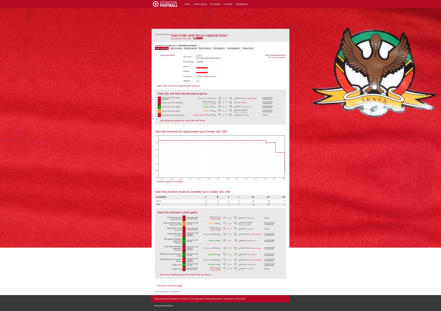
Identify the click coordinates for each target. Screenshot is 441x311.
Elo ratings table (197, 299)
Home (187, 4)
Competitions (242, 4)
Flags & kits (248, 48)
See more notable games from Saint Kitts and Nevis (185, 274)
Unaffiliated (170, 46)
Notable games (190, 48)
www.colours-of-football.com (278, 57)
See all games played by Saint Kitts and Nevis (182, 120)
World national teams (213, 299)
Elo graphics (219, 48)
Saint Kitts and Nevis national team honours (178, 86)
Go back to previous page (169, 285)
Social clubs (241, 299)
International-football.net (164, 306)
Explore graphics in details (170, 181)
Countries (227, 4)
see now (199, 38)
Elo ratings (215, 4)
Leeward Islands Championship (267, 98)
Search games (200, 4)
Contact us (185, 299)
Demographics (233, 48)
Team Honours (205, 48)
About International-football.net (166, 299)
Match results (176, 48)
